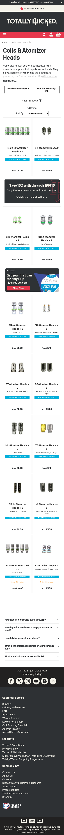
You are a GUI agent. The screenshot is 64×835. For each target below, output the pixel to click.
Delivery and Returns (13, 707)
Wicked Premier (11, 718)
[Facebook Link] (11, 681)
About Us (7, 776)
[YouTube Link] (36, 681)
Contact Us (8, 772)
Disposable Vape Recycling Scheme (21, 783)
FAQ (4, 711)
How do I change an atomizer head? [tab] (22, 638)
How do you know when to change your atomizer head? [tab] (29, 629)
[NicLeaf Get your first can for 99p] (32, 280)
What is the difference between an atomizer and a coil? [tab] (29, 647)
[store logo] (32, 21)
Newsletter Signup (12, 721)
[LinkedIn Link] (53, 681)
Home (4, 42)
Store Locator (9, 786)
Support (6, 704)
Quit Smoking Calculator (15, 725)
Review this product (17, 582)
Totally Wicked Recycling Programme (22, 759)
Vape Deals (8, 714)
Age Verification (11, 728)
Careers (6, 779)
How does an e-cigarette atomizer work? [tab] (25, 619)
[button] (51, 34)
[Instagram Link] (27, 681)
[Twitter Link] (19, 681)
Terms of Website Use (14, 752)
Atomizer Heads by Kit (18, 88)
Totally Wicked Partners (15, 793)
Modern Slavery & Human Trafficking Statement (28, 756)
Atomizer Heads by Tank (46, 89)
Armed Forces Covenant (15, 732)
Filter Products (30, 100)
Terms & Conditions (13, 745)
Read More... (10, 80)
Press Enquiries (10, 790)
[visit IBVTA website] (11, 806)
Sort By (19, 113)
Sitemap (7, 797)
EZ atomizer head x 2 (46, 565)
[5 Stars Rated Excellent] (22, 8)
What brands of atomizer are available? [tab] (24, 656)
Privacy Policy (10, 748)
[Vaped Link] (44, 681)
